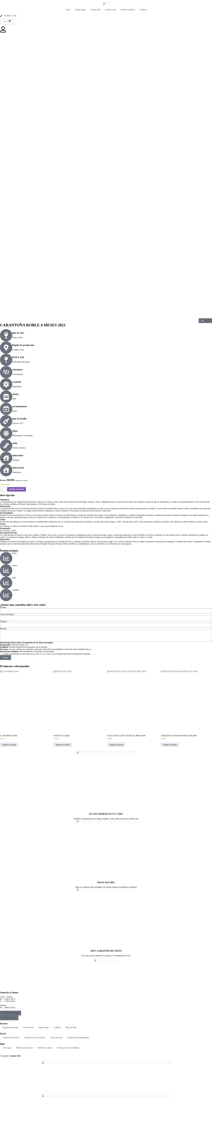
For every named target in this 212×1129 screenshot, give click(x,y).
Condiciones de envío (10, 1038)
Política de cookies (45, 1048)
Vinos (68, 10)
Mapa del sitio (71, 1027)
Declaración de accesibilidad (68, 1048)
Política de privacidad (24, 1048)
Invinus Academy (128, 10)
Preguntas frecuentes (10, 1027)
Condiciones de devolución (34, 1038)
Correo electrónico (7, 614)
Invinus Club (96, 10)
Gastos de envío (56, 1038)
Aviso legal (6, 1048)
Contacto (142, 10)
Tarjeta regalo (80, 10)
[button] (205, 320)
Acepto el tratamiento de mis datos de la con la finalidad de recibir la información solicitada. (47, 654)
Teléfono (3, 621)
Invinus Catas (111, 10)
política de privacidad (42, 654)
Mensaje (3, 629)
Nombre (3, 607)
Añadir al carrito (16, 489)
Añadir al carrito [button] (9, 745)
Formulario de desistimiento (78, 1038)
